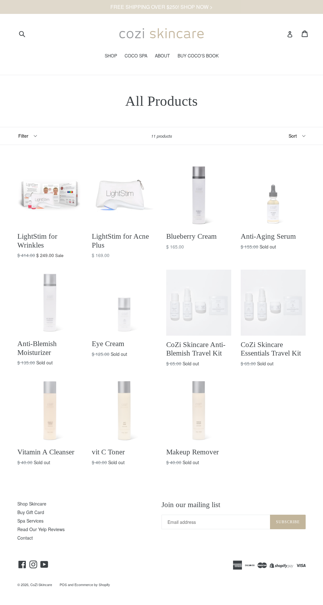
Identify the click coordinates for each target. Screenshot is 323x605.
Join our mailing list (191, 505)
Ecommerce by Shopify (92, 584)
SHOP (111, 55)
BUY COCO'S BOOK (198, 55)
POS (63, 584)
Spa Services (30, 521)
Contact (25, 538)
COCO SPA (136, 55)
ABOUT (162, 55)
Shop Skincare (31, 503)
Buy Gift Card (30, 512)
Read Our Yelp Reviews (41, 529)
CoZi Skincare (41, 584)
